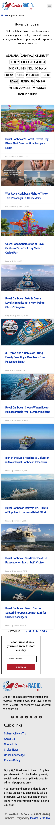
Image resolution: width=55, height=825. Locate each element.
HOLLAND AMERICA (33, 62)
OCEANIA (40, 68)
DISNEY (14, 62)
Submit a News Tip (15, 733)
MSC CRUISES (17, 68)
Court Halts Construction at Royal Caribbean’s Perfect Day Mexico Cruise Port (24, 248)
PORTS (20, 75)
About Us (9, 738)
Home (4, 15)
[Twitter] (17, 717)
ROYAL (14, 81)
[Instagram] (21, 717)
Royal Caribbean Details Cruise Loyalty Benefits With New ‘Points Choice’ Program (24, 303)
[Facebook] (12, 717)
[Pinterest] (35, 717)
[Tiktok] (31, 717)
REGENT (46, 75)
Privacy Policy (12, 760)
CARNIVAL (27, 55)
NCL (30, 68)
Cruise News (11, 749)
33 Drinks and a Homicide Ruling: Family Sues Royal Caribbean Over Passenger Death (25, 357)
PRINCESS (32, 75)
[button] (49, 6)
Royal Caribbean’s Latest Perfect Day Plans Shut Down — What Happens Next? (26, 143)
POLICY (9, 75)
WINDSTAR (39, 87)
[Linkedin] (40, 717)
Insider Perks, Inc (40, 818)
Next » (43, 631)
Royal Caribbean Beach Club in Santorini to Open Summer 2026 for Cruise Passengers (25, 613)
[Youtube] (26, 717)
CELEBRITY (42, 55)
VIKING (40, 81)
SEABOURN (27, 81)
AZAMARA (12, 55)
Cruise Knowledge (14, 755)
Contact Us (10, 744)
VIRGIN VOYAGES (19, 87)
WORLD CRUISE (27, 94)
